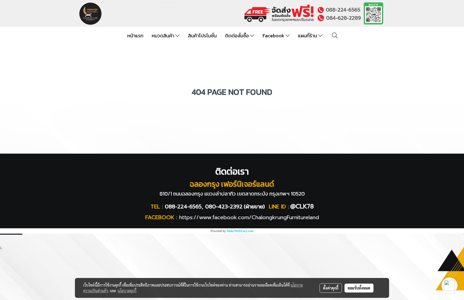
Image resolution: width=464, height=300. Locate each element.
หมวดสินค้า (163, 35)
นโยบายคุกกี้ (127, 290)
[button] (335, 35)
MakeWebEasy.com (240, 231)
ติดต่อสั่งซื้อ (237, 35)
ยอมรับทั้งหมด (359, 287)
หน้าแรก (135, 35)
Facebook (274, 35)
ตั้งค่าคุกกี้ (330, 287)
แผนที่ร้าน (308, 35)
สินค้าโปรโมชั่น (202, 35)
